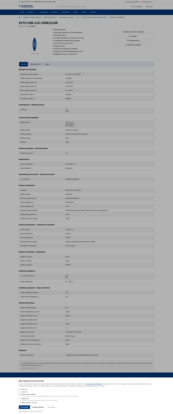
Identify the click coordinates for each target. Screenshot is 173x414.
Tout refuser (51, 407)
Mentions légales (23, 411)
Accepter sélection (38, 407)
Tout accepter (24, 407)
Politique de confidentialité (94, 384)
